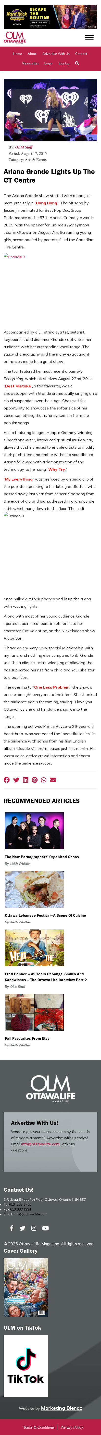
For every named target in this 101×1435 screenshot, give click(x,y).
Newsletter (30, 63)
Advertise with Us (56, 54)
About (32, 54)
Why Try (56, 469)
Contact (81, 54)
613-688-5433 (20, 1204)
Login (48, 63)
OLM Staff (24, 147)
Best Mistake (18, 385)
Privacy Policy (72, 1427)
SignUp (63, 63)
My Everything (19, 479)
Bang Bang (46, 202)
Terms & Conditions (38, 1427)
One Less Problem (51, 687)
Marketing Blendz (61, 1408)
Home (17, 54)
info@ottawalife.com (40, 1144)
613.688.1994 (20, 1209)
